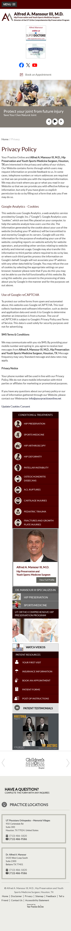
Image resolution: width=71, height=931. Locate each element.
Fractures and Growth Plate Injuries (39, 522)
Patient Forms (31, 689)
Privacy (29, 896)
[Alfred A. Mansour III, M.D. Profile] (35, 560)
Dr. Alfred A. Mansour (16, 854)
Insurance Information (37, 671)
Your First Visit (31, 662)
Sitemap (39, 896)
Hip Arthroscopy (35, 445)
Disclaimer (16, 896)
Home (4, 139)
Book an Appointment (38, 74)
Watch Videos (35, 647)
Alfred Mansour (36, 27)
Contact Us (16, 900)
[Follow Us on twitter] (28, 65)
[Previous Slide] (49, 122)
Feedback (51, 896)
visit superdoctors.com (36, 39)
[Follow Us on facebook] (21, 65)
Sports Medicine (34, 434)
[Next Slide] (61, 122)
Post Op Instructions (35, 698)
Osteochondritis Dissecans (35, 478)
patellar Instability (36, 467)
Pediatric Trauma (35, 511)
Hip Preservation (34, 423)
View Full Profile (46, 580)
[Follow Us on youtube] (34, 65)
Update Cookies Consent (15, 406)
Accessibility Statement (37, 900)
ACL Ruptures (32, 489)
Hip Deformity (33, 456)
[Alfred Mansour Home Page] (35, 20)
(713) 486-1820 (18, 835)
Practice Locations (29, 805)
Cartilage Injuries (35, 500)
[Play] (55, 122)
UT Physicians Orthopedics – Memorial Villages (28, 820)
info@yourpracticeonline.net (45, 398)
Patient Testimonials (38, 708)
